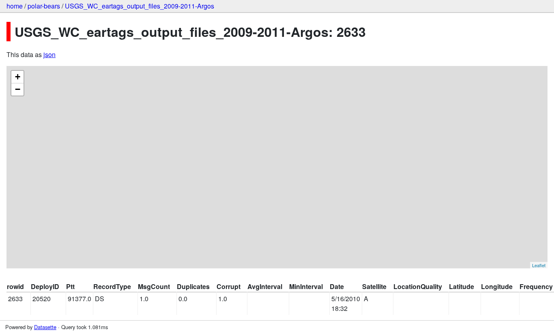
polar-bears (44, 6)
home (14, 6)
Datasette (45, 327)
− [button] (17, 89)
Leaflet (538, 265)
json (49, 54)
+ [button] (17, 77)
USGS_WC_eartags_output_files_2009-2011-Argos (139, 6)
